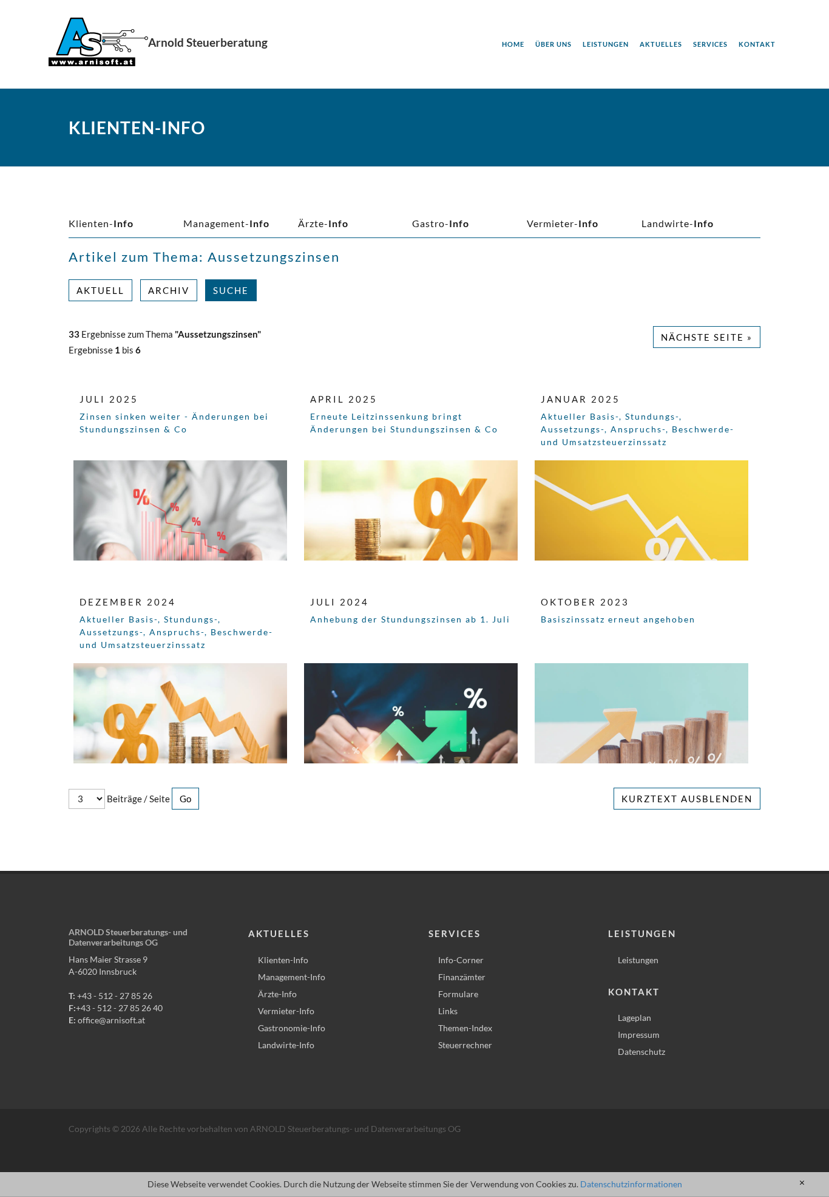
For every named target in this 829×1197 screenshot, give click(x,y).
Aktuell (100, 290)
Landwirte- (677, 223)
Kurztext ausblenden (687, 798)
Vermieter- (562, 223)
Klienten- (101, 223)
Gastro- (440, 223)
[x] (802, 1183)
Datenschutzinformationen (631, 1184)
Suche (231, 290)
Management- (226, 223)
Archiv (168, 290)
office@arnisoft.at (111, 1020)
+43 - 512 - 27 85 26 (114, 996)
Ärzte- (323, 223)
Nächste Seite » (707, 337)
